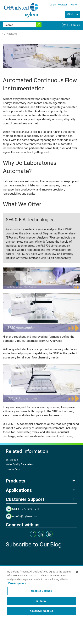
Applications (19, 490)
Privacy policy (17, 583)
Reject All (41, 601)
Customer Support (25, 499)
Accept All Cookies (41, 610)
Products (15, 481)
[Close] (77, 572)
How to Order (13, 469)
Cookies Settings (41, 590)
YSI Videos (12, 459)
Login (53, 4)
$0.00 (74, 25)
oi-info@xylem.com (24, 516)
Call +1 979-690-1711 (25, 509)
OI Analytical (11, 33)
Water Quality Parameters (20, 464)
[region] (41, 591)
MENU (70, 14)
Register (62, 4)
